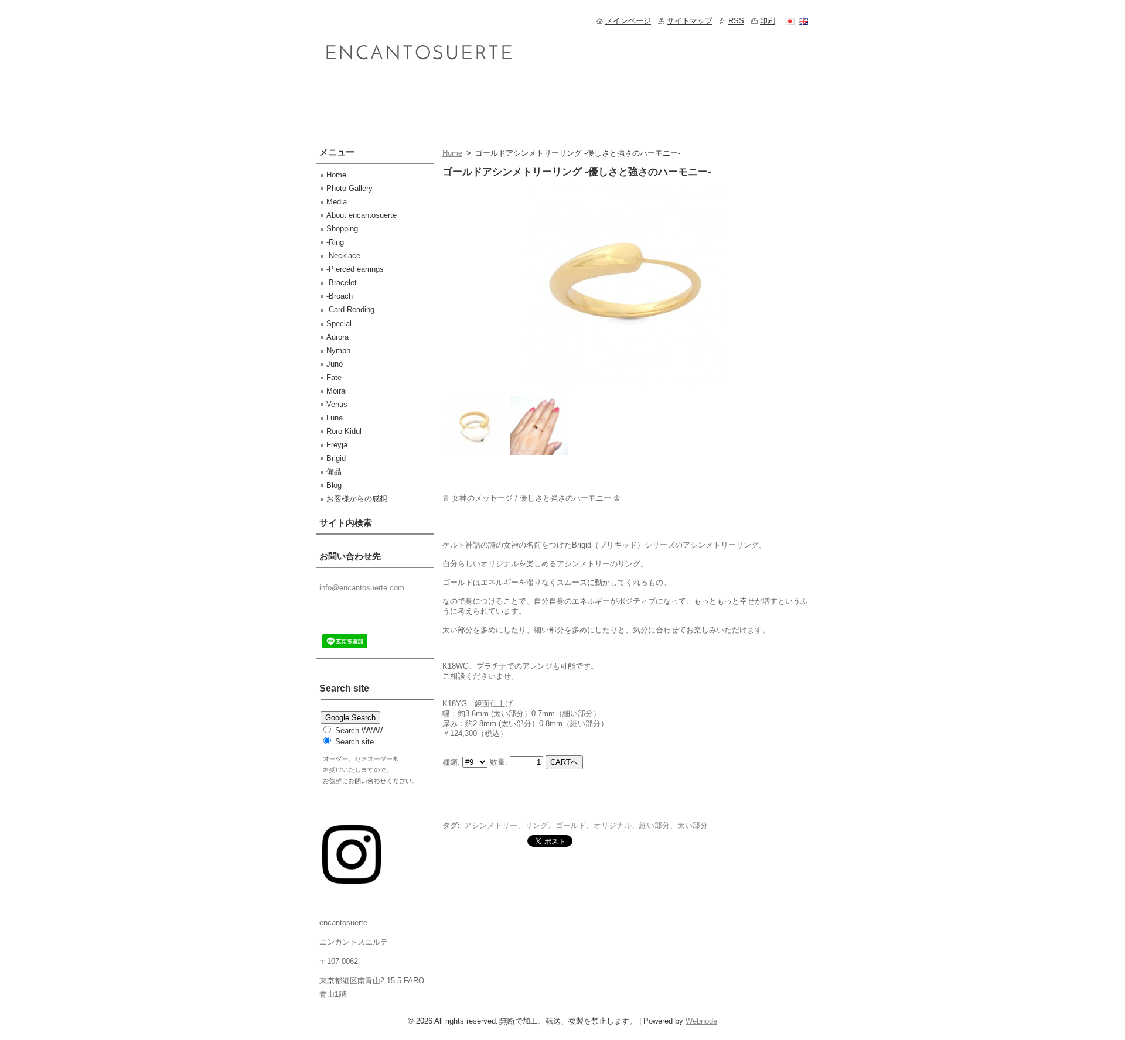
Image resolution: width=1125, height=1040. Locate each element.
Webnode (701, 1021)
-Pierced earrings (355, 269)
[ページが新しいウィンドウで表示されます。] (626, 386)
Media (336, 201)
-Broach (339, 296)
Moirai (336, 390)
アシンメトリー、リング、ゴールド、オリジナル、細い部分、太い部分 (586, 825)
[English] (803, 21)
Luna (334, 417)
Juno (334, 364)
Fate (334, 377)
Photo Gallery (349, 188)
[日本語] (790, 21)
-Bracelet (341, 282)
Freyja (336, 444)
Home (452, 153)
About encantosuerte (361, 215)
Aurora (337, 337)
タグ (450, 825)
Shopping (342, 228)
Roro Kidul (344, 431)
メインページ (628, 20)
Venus (336, 404)
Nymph (338, 350)
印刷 (767, 20)
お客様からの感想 (356, 498)
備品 (334, 471)
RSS (736, 20)
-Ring (335, 242)
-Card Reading (350, 309)
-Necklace (343, 255)
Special (339, 323)
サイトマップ (689, 20)
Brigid (336, 458)
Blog (334, 485)
